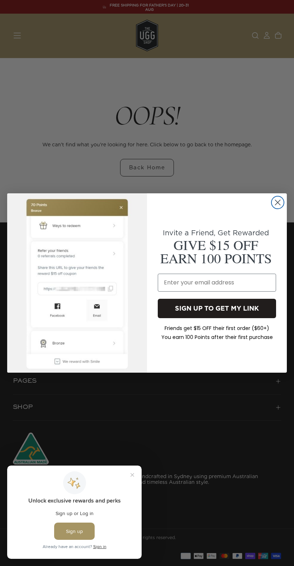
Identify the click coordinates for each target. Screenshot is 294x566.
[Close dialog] (277, 202)
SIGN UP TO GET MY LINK (217, 308)
